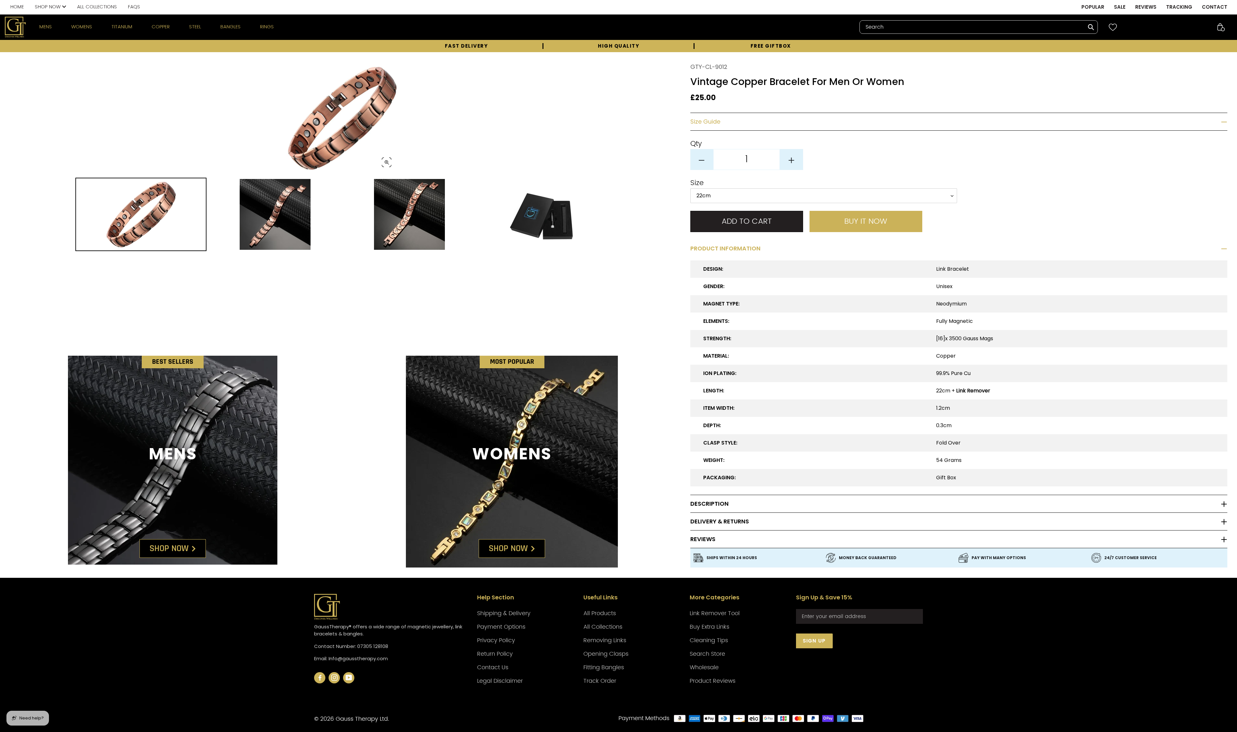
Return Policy (495, 654)
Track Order (599, 681)
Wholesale (704, 667)
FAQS (134, 7)
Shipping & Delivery (504, 613)
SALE (1120, 7)
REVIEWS (1145, 7)
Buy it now (865, 221)
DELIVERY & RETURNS (719, 521)
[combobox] (978, 27)
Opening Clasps (605, 654)
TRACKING (1179, 7)
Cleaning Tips (709, 640)
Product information (725, 248)
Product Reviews (712, 681)
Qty (696, 143)
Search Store (707, 654)
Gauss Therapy (357, 719)
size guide (705, 121)
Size (697, 183)
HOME (17, 7)
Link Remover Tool (715, 613)
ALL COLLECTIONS (97, 7)
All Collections (602, 627)
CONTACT (1214, 7)
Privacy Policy (496, 640)
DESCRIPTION (709, 503)
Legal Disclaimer (500, 681)
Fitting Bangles (603, 667)
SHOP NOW (48, 7)
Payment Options (501, 627)
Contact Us (492, 667)
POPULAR (1092, 7)
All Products (599, 613)
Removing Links (604, 640)
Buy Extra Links (709, 627)
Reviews (702, 539)
